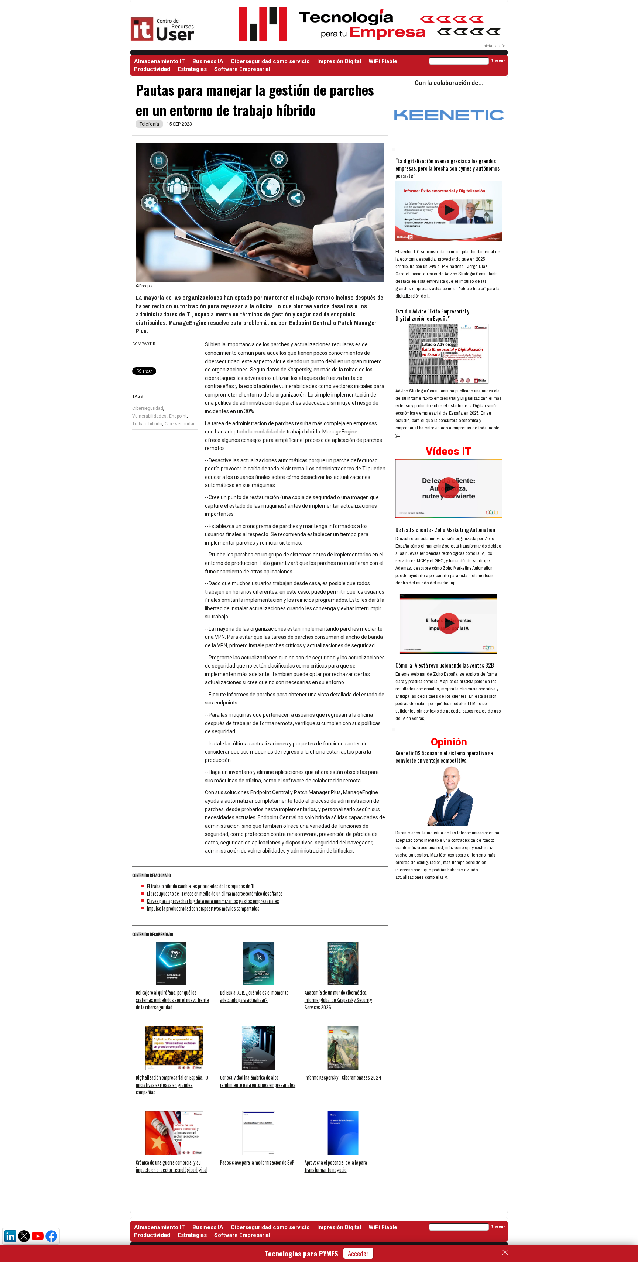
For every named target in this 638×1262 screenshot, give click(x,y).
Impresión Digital (339, 61)
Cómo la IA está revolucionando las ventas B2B (444, 665)
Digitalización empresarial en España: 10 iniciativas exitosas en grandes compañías (172, 1084)
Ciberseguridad (147, 408)
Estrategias (192, 69)
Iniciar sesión (494, 46)
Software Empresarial (242, 69)
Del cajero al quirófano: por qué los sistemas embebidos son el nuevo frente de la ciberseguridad (172, 1000)
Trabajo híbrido (147, 423)
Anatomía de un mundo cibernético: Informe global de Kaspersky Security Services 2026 (338, 1000)
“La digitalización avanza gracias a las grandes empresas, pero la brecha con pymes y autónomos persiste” (447, 168)
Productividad (152, 69)
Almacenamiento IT (159, 61)
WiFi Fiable (382, 61)
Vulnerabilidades (149, 416)
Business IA (207, 61)
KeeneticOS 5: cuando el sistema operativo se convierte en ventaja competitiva (444, 756)
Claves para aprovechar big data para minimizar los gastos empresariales (213, 901)
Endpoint (178, 416)
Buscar (497, 61)
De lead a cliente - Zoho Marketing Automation (445, 529)
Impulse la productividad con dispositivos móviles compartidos (203, 908)
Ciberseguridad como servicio (270, 61)
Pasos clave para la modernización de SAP (257, 1162)
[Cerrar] (505, 1252)
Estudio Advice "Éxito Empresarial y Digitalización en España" (432, 314)
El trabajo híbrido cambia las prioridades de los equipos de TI (200, 886)
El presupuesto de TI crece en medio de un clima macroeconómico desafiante (214, 893)
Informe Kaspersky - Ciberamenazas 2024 (343, 1077)
